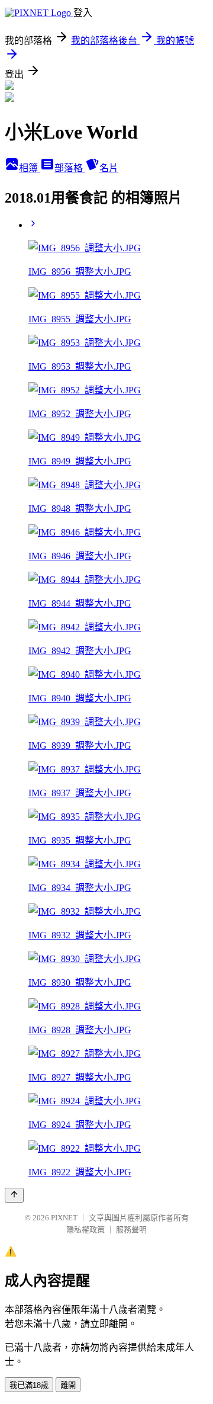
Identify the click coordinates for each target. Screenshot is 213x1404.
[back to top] (14, 1195)
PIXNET (64, 1217)
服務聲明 (131, 1229)
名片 (108, 168)
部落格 (69, 168)
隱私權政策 (85, 1229)
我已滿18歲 (29, 1385)
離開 (68, 1385)
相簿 (29, 168)
